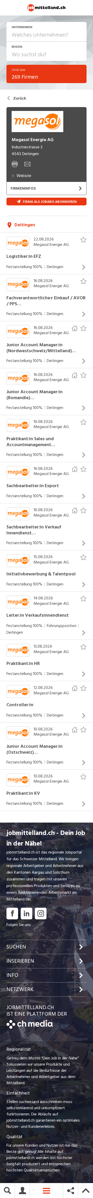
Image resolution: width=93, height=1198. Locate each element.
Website (24, 175)
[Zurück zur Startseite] (29, 1027)
